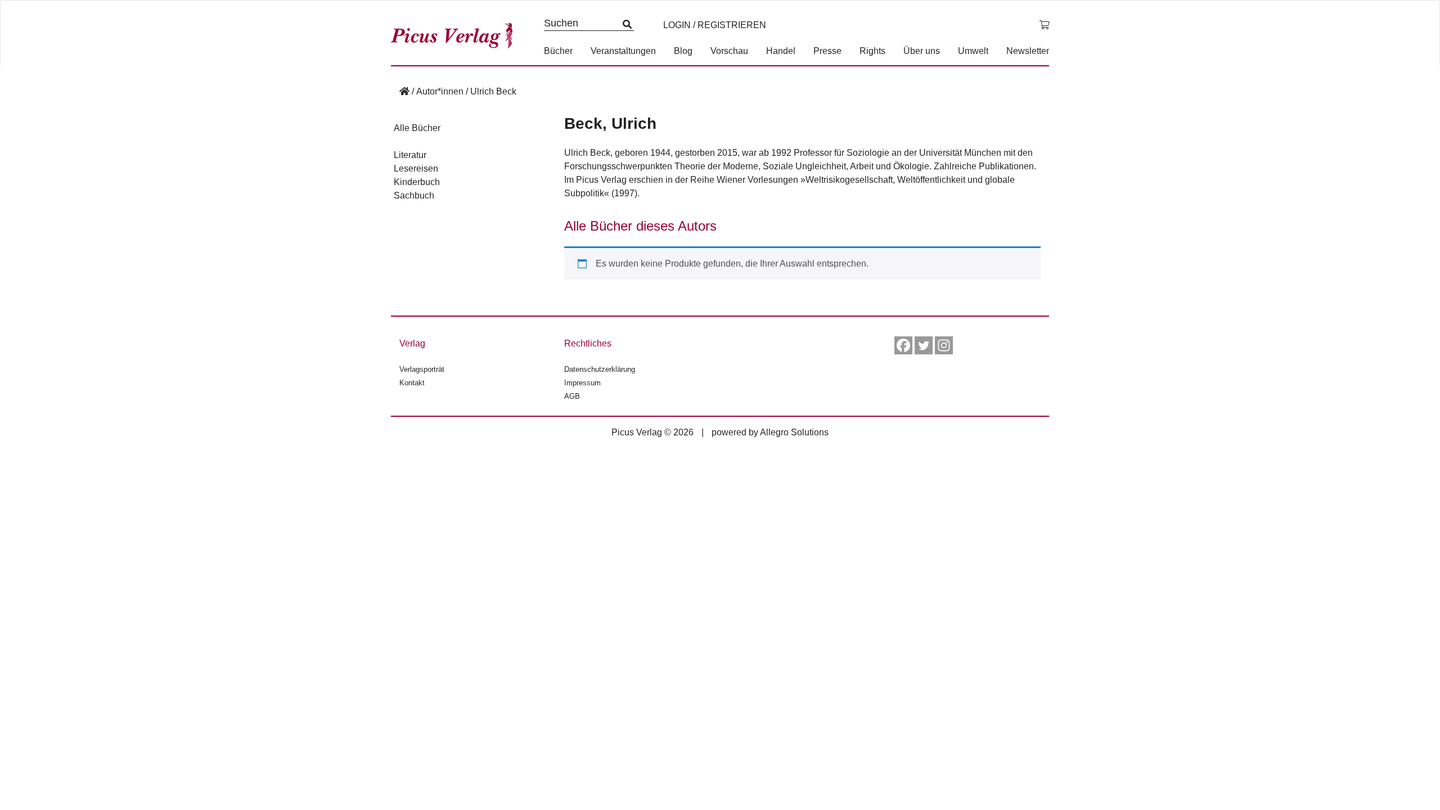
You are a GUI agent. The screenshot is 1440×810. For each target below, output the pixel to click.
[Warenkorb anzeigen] (1044, 25)
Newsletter (1027, 51)
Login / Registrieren (714, 25)
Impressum (582, 383)
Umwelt (973, 51)
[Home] (404, 91)
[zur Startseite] (455, 33)
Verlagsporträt (421, 369)
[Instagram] (944, 345)
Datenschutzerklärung (599, 369)
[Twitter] (924, 345)
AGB (572, 396)
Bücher (558, 51)
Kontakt (412, 383)
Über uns (921, 51)
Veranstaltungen (623, 51)
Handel (780, 51)
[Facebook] (903, 345)
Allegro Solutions (794, 432)
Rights (872, 51)
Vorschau (729, 51)
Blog (683, 51)
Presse (827, 51)
